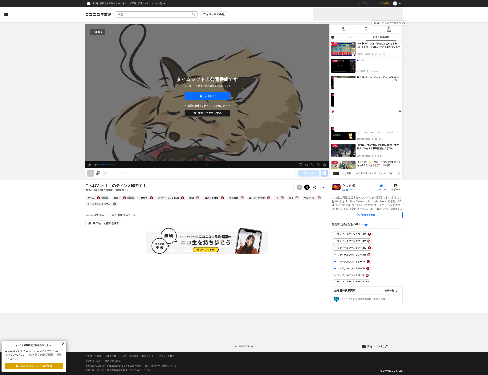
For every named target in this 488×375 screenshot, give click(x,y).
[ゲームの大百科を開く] (98, 197)
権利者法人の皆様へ (95, 365)
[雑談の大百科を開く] (197, 197)
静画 (102, 3)
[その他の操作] (322, 187)
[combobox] (156, 14)
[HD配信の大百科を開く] (151, 197)
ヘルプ (122, 356)
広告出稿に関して (94, 370)
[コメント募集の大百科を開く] (222, 197)
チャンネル (121, 3)
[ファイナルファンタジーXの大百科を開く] (367, 275)
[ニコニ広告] (98, 173)
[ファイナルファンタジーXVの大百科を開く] (368, 241)
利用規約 (146, 356)
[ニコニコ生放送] (98, 14)
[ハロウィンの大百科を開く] (319, 197)
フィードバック (377, 346)
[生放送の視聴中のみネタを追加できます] (90, 173)
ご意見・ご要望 (93, 356)
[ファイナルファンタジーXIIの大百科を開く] (368, 261)
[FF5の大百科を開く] (297, 197)
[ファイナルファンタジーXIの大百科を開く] (367, 268)
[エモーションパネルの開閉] (324, 173)
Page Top (244, 346)
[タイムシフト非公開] (299, 187)
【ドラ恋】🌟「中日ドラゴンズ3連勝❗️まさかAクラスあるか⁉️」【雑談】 (379, 164)
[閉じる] (403, 23)
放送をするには (113, 361)
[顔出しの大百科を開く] (124, 197)
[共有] (314, 187)
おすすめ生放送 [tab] (381, 36)
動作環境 (134, 356)
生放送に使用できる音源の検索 (125, 365)
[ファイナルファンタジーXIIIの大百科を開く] (368, 254)
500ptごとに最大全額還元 (387, 22)
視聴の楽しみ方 (93, 360)
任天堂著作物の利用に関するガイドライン (128, 370)
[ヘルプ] (366, 224)
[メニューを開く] (6, 14)
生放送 (110, 3)
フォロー (210, 96)
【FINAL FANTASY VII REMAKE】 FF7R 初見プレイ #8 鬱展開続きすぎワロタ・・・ (378, 147)
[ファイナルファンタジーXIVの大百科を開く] (369, 247)
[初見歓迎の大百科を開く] (242, 197)
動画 (95, 3)
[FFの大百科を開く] (282, 197)
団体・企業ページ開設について (160, 365)
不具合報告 (110, 356)
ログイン (363, 3)
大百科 (132, 3)
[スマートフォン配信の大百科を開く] (182, 197)
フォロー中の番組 (214, 14)
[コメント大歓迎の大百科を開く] (268, 197)
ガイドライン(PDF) (164, 356)
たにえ (347, 185)
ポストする (307, 187)
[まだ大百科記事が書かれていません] (353, 185)
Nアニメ (149, 3)
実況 (140, 3)
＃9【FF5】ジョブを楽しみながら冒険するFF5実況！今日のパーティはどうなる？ (378, 45)
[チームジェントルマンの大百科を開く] (114, 203)
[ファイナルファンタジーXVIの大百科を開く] (369, 234)
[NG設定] (333, 37)
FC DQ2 (361, 60)
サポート (395, 189)
